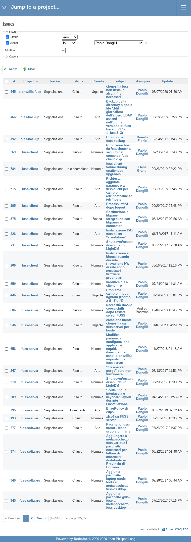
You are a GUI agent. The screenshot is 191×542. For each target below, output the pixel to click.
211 (13, 245)
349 (13, 480)
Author (14, 42)
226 (13, 234)
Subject (120, 81)
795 (13, 410)
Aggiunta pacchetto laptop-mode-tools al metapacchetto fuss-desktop (117, 480)
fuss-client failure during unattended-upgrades (116, 169)
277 (13, 428)
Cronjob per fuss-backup (115, 139)
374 (13, 451)
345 (13, 500)
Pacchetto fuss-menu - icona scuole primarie (118, 428)
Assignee (143, 81)
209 (13, 397)
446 (13, 295)
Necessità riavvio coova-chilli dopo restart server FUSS (119, 310)
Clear (31, 68)
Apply (13, 68)
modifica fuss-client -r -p (117, 283)
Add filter (10, 50)
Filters (13, 31)
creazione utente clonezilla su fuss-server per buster (119, 325)
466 (13, 117)
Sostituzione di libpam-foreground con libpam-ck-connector (118, 219)
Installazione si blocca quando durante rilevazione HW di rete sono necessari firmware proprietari (118, 265)
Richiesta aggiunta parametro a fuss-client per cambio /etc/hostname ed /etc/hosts (119, 189)
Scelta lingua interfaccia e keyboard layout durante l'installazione (118, 397)
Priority (98, 81)
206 (13, 265)
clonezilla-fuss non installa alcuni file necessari (117, 92)
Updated (168, 81)
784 (13, 169)
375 (13, 219)
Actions (188, 92)
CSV (178, 529)
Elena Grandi (142, 168)
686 (13, 310)
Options (14, 56)
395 (13, 206)
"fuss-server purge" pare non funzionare (118, 371)
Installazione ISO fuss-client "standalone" (119, 234)
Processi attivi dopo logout (117, 205)
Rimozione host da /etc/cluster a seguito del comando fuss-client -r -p (118, 152)
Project (28, 81)
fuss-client (30, 152)
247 (13, 371)
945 (13, 92)
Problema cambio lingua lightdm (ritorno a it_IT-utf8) (118, 295)
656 (13, 349)
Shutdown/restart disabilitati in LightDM (119, 245)
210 (13, 382)
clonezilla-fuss (30, 92)
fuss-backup (30, 117)
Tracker (54, 81)
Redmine (81, 539)
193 (13, 418)
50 (85, 518)
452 (13, 139)
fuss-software (30, 428)
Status (14, 36)
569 (13, 152)
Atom (169, 529)
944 (13, 325)
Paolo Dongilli (142, 91)
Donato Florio (142, 139)
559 (13, 284)
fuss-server (29, 310)
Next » (41, 518)
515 (13, 189)
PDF (185, 529)
